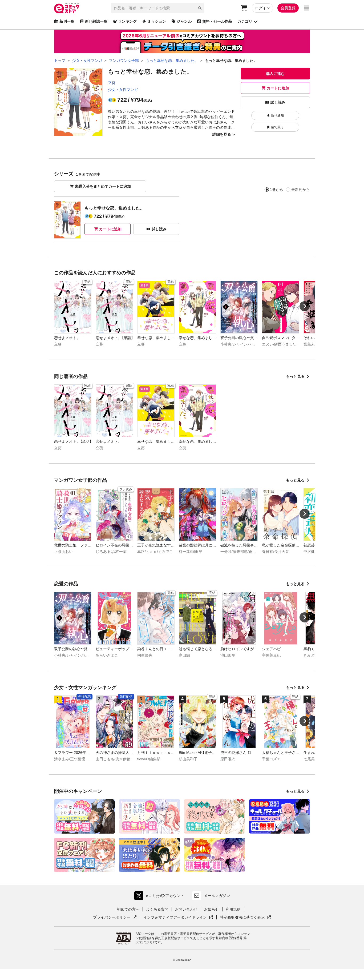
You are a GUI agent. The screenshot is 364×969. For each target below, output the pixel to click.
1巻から (276, 189)
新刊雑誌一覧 (96, 21)
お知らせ (211, 909)
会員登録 (288, 8)
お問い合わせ (186, 909)
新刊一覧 (66, 21)
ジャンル (184, 21)
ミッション (156, 21)
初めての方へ (128, 909)
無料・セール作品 (217, 21)
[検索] (199, 8)
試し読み (277, 102)
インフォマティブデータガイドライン (175, 917)
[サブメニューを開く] (306, 8)
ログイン (262, 8)
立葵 (111, 83)
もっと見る (295, 376)
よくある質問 (157, 909)
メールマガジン (217, 896)
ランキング (127, 21)
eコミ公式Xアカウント (160, 897)
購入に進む (275, 73)
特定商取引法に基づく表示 (245, 917)
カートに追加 (278, 88)
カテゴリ (244, 21)
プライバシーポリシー (115, 917)
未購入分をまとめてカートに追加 (103, 186)
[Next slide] (304, 306)
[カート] (244, 8)
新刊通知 (277, 115)
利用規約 (233, 909)
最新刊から (300, 189)
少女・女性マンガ (123, 89)
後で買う (277, 127)
